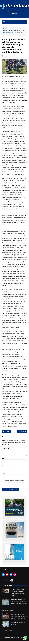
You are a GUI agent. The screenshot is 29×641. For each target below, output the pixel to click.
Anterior (7, 431)
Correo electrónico (8, 466)
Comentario (6, 448)
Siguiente (21, 431)
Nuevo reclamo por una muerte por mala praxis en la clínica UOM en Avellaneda (19, 616)
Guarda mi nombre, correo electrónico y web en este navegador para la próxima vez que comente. (14, 483)
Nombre (4, 458)
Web (3, 473)
